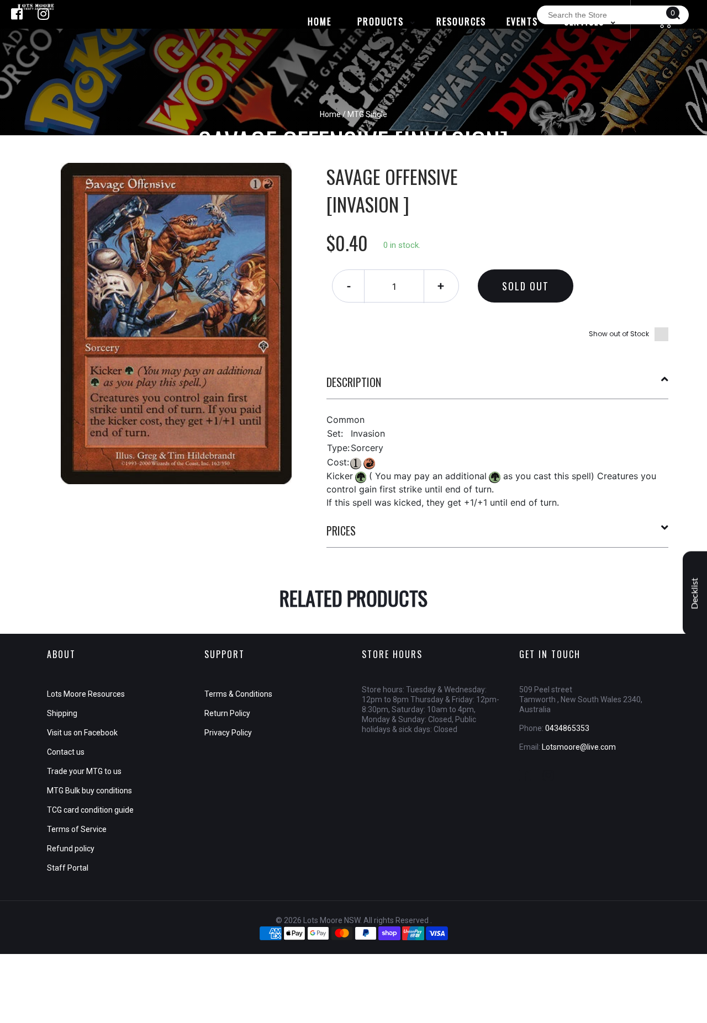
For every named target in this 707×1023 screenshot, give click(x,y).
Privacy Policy (228, 732)
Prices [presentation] (341, 530)
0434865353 (567, 728)
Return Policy (227, 713)
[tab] (497, 386)
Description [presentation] (353, 382)
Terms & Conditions (238, 694)
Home (330, 114)
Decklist (694, 593)
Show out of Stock (619, 333)
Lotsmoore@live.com (579, 747)
